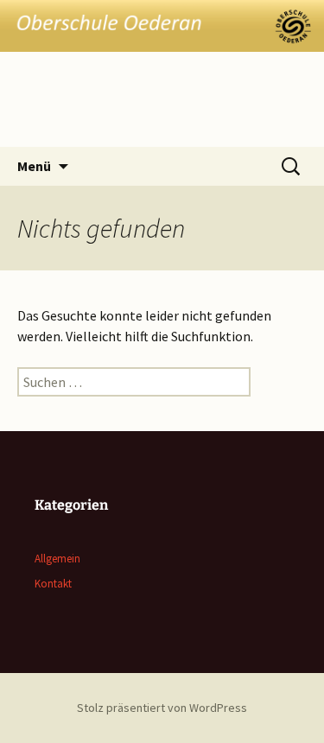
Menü (34, 166)
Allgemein (57, 558)
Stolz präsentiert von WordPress (162, 707)
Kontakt (53, 583)
